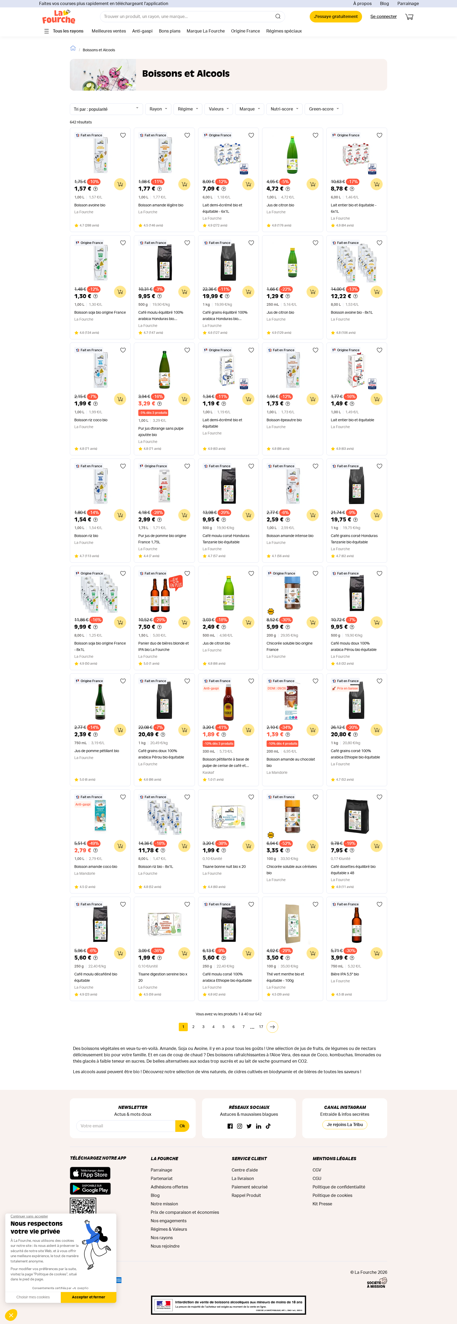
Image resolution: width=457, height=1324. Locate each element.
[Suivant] (272, 1027)
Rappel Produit (246, 1195)
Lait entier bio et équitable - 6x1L (353, 208)
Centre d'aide (245, 1170)
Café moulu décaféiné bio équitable (95, 978)
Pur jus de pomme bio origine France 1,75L (162, 539)
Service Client (249, 1158)
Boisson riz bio (86, 536)
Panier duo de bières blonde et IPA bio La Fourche (163, 647)
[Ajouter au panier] (120, 184)
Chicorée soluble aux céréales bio (292, 870)
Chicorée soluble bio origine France (290, 647)
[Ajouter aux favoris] (123, 135)
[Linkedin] (258, 1126)
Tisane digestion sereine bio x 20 (162, 978)
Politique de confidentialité (339, 1187)
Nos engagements (168, 1221)
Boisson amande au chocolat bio (291, 763)
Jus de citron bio (280, 205)
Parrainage (408, 4)
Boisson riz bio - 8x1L (155, 867)
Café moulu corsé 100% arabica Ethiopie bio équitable (227, 978)
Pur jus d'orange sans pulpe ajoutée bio (161, 432)
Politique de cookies (332, 1195)
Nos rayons (162, 1238)
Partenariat (162, 1179)
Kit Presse (322, 1204)
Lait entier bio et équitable (352, 420)
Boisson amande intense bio (290, 536)
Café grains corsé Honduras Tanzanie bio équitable (354, 539)
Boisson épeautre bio (284, 420)
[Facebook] (230, 1126)
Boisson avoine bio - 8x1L (352, 312)
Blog (384, 4)
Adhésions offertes (169, 1187)
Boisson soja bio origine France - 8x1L (100, 647)
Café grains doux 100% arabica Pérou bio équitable (161, 754)
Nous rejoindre (165, 1246)
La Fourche (164, 1158)
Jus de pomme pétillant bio (96, 751)
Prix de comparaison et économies (185, 1212)
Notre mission (164, 1204)
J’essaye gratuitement (336, 17)
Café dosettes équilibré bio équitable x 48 (353, 870)
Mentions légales (334, 1158)
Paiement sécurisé (250, 1187)
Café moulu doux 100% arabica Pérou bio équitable (354, 647)
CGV (317, 1170)
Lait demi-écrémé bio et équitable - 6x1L (222, 208)
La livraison (243, 1179)
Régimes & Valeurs (169, 1229)
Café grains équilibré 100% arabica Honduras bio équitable (225, 316)
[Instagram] (239, 1126)
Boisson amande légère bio (160, 205)
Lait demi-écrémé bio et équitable (222, 423)
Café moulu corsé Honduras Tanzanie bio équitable (226, 539)
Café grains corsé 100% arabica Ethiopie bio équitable (355, 754)
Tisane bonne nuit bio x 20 (224, 867)
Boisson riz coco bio (90, 420)
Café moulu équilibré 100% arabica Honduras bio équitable (160, 316)
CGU (317, 1179)
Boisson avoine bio (89, 205)
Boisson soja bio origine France (100, 312)
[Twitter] (249, 1126)
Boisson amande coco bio (95, 867)
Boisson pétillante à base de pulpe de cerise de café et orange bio (226, 763)
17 (261, 1027)
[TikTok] (268, 1126)
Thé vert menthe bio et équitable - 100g (285, 978)
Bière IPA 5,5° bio (345, 974)
